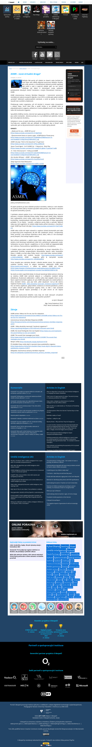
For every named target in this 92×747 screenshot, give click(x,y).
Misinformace (59, 590)
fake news (70, 569)
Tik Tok (69, 580)
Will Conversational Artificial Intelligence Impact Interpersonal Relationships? (59, 433)
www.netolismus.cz (73, 724)
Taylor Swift (70, 597)
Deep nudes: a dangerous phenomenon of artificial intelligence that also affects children (60, 401)
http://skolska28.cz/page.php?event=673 (33, 342)
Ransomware (64, 574)
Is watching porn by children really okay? (57, 470)
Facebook (57, 561)
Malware (66, 577)
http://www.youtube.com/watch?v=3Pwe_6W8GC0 (27, 144)
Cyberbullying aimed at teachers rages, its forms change (62, 494)
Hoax (72, 546)
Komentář (65, 554)
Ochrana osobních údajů (53, 592)
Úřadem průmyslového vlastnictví (61, 722)
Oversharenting (68, 582)
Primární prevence (67, 587)
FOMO (54, 594)
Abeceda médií (66, 585)
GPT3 (73, 572)
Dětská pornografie (52, 599)
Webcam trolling (51, 580)
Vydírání (50, 560)
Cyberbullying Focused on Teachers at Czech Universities (62, 483)
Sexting (65, 546)
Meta (65, 590)
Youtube (49, 574)
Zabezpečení (59, 577)
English (59, 580)
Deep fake (62, 569)
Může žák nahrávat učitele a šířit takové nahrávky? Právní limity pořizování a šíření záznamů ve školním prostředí (26, 556)
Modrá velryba (51, 582)
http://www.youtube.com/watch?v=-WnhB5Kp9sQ (27, 259)
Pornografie (57, 585)
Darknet (77, 594)
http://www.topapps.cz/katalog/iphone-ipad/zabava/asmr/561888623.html (35, 268)
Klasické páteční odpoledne (18, 415)
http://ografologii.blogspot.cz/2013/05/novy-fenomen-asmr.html (32, 328)
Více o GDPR (77, 95)
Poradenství (74, 564)
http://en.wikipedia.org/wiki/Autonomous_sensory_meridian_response (34, 353)
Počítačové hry (51, 590)
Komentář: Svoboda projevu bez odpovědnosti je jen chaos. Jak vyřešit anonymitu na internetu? (26, 401)
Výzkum (50, 557)
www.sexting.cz (44, 724)
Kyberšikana (53, 546)
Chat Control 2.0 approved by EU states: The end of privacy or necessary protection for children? (62, 397)
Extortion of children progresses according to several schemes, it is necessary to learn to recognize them (61, 486)
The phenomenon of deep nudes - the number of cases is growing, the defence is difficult (62, 461)
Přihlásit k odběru (74, 99)
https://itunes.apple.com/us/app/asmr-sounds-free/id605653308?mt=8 (34, 270)
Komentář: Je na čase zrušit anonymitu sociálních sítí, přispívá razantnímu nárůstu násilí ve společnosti (27, 411)
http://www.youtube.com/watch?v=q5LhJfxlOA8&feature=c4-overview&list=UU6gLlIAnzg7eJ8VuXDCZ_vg (31, 154)
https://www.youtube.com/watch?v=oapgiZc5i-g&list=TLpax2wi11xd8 (33, 148)
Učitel (64, 580)
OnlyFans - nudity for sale (53, 418)
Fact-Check (50, 585)
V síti (72, 561)
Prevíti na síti (51, 577)
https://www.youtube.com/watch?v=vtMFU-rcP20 (27, 164)
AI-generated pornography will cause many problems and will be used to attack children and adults (63, 466)
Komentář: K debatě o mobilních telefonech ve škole (25, 418)
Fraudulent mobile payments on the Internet (59, 497)
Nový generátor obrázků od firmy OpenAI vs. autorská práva (27, 492)
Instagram (56, 574)
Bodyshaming (50, 597)
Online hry (72, 574)
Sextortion (65, 564)
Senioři (72, 577)
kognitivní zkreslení (62, 594)
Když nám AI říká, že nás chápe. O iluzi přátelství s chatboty (26, 489)
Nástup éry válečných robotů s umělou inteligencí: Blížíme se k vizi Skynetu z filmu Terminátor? (27, 502)
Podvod (70, 550)
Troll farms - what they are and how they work (59, 473)
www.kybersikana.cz (31, 724)
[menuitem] (11, 2)
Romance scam (74, 566)
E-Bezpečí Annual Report (53, 500)
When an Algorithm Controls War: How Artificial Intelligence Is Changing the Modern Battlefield (63, 392)
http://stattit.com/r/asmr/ (19, 266)
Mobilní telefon (60, 572)
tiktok (59, 587)
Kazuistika (75, 554)
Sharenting (50, 572)
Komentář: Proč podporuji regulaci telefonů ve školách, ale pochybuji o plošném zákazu (25, 550)
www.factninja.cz (45, 726)
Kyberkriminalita (60, 557)
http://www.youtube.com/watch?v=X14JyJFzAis (26, 133)
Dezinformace (53, 554)
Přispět (75, 131)
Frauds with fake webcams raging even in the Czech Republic (63, 476)
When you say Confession (54, 491)
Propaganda (76, 580)
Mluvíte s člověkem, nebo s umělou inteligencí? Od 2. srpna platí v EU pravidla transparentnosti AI (26, 461)
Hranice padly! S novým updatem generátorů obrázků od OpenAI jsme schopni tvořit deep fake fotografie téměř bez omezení (26, 497)
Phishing (65, 566)
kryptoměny (77, 597)
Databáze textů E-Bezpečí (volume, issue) (46, 718)
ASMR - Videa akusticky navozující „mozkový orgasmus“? (40, 284)
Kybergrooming (74, 557)
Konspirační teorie (63, 599)
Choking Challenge (60, 597)
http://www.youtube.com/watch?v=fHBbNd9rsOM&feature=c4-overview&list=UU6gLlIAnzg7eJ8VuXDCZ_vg (31, 138)
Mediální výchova (52, 569)
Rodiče (75, 582)
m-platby (49, 594)
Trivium (54, 587)
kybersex (68, 572)
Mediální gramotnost (54, 566)
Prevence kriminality (54, 564)
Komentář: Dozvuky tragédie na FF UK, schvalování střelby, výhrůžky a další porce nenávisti (26, 422)
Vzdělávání (74, 585)
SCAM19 (49, 587)
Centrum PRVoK (71, 592)
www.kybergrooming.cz (58, 724)
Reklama (63, 592)
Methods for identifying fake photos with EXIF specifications (63, 479)
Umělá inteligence (56, 550)
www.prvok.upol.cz (16, 724)
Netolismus (59, 582)
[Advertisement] (74, 161)
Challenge (65, 561)
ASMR (63, 357)
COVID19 (71, 594)
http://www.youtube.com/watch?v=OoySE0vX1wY (27, 159)
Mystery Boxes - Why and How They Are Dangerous (61, 421)
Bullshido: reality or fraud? (54, 415)
